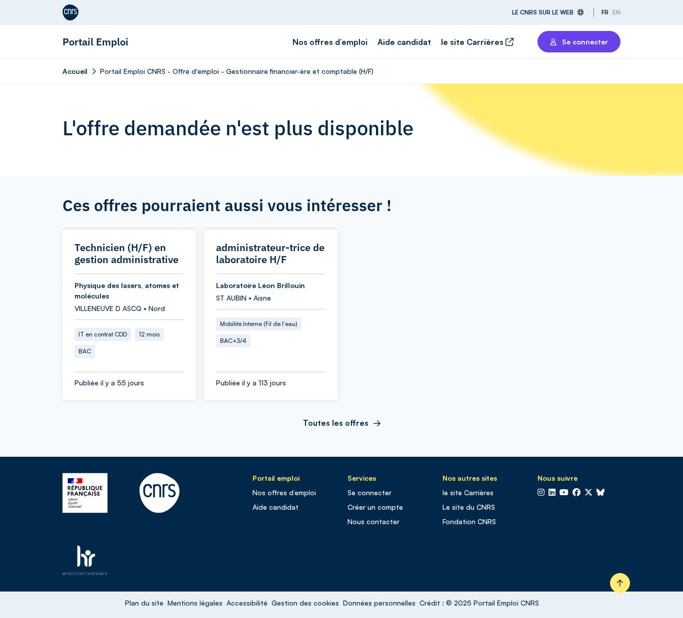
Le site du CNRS (468, 507)
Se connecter (370, 492)
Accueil (75, 71)
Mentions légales (195, 603)
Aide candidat (404, 42)
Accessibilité (247, 603)
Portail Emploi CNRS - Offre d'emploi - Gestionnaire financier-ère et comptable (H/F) (237, 71)
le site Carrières (473, 42)
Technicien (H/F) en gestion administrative (126, 254)
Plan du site (144, 603)
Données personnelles (379, 603)
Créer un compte (375, 507)
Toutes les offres (335, 423)
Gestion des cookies (305, 603)
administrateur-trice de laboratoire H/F (270, 254)
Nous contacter (374, 521)
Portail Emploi (95, 41)
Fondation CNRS (469, 521)
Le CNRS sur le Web (543, 12)
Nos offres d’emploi (330, 42)
